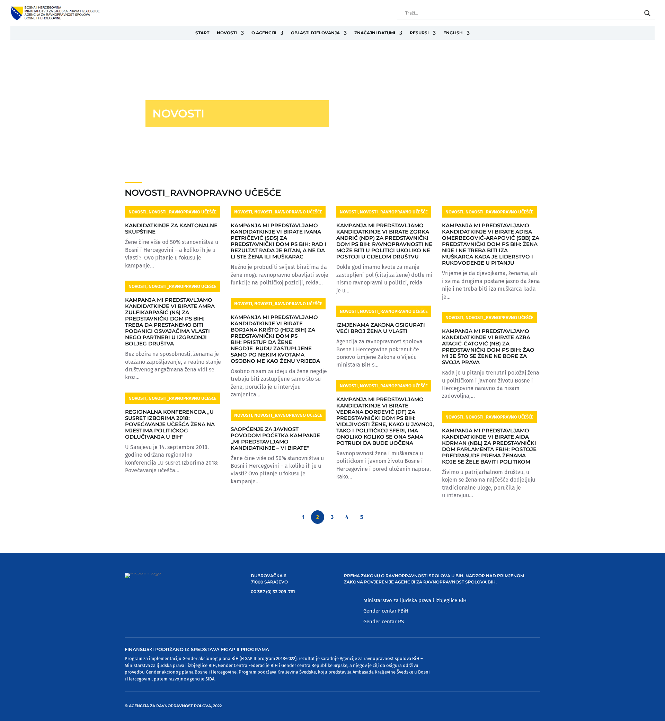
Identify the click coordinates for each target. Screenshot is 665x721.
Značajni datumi (374, 32)
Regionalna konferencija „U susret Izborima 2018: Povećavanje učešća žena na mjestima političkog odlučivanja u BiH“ (170, 424)
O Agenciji (263, 32)
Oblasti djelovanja (315, 32)
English (453, 32)
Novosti (227, 32)
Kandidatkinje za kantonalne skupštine (171, 228)
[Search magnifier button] (647, 13)
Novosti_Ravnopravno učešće (182, 211)
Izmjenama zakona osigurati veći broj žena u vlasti (380, 328)
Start (202, 32)
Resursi (419, 32)
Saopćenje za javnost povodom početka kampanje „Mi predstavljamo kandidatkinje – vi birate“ (275, 438)
